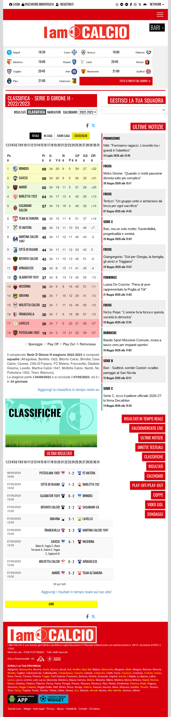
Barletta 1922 (28, 196)
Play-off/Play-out (147, 485)
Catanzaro (64, 81)
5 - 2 (71, 573)
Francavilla (26, 314)
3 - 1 (71, 519)
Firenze (37, 676)
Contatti (83, 708)
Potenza (134, 683)
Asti (69, 669)
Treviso (44, 690)
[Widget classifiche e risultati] (53, 698)
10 (25, 144)
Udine (61, 690)
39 (44, 268)
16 (45, 144)
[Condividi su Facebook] (87, 125)
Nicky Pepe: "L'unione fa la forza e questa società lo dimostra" (133, 314)
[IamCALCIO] (85, 634)
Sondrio (134, 687)
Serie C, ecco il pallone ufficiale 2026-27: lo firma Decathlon (132, 398)
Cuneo (157, 673)
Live (51, 604)
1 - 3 (71, 484)
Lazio (89, 62)
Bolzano (147, 669)
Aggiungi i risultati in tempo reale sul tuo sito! (76, 591)
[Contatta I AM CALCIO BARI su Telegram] (121, 4)
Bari (84, 669)
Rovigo (78, 687)
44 (44, 250)
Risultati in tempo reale (143, 419)
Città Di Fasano (28, 249)
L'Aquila (131, 676)
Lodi (35, 679)
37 (44, 277)
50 (44, 228)
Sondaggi (155, 514)
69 (44, 169)
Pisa (15, 81)
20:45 (114, 61)
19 (55, 144)
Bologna (137, 669)
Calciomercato (34, 673)
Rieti (55, 687)
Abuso (60, 708)
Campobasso (65, 673)
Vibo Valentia (114, 690)
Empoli (66, 62)
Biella (128, 669)
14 (38, 144)
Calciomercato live (147, 428)
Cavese (23, 177)
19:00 (116, 52)
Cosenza (126, 673)
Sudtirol (140, 71)
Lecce (11, 679)
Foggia (45, 676)
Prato (143, 683)
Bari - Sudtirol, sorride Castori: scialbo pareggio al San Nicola (130, 370)
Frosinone (71, 676)
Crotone (148, 673)
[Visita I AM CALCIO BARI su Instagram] (135, 4)
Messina (100, 679)
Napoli (16, 52)
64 (44, 196)
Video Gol (155, 504)
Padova (30, 683)
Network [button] (156, 4)
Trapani (26, 690)
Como (67, 52)
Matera (90, 679)
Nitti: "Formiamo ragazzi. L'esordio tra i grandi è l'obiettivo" (131, 147)
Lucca (42, 679)
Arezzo (91, 52)
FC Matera (25, 227)
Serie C (108, 221)
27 (83, 144)
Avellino (77, 669)
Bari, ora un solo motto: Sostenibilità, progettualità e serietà (129, 231)
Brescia (157, 669)
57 (44, 206)
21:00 (116, 71)
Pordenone (123, 683)
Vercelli (93, 690)
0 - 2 (71, 495)
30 (94, 144)
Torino (17, 690)
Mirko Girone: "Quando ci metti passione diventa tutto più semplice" (132, 175)
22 (65, 144)
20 (59, 144)
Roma (70, 687)
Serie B (108, 360)
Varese (69, 690)
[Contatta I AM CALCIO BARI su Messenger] (126, 4)
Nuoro (11, 683)
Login (16, 4)
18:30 (42, 52)
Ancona (37, 669)
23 (69, 144)
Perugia (66, 683)
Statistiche (80, 135)
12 (31, 144)
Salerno (87, 687)
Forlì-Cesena (58, 676)
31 (98, 144)
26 (80, 144)
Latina (152, 676)
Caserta (78, 673)
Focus (107, 166)
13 (35, 144)
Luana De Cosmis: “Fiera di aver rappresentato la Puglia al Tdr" (127, 287)
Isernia (122, 676)
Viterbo (136, 690)
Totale (35, 135)
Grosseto (103, 676)
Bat (89, 669)
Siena (115, 687)
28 (87, 144)
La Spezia (142, 676)
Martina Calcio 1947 (28, 238)
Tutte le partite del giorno (134, 81)
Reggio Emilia (44, 687)
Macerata (52, 679)
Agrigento (13, 669)
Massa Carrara (77, 679)
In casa (48, 135)
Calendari (155, 476)
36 (44, 286)
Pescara (85, 683)
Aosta (46, 669)
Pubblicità (71, 708)
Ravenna (12, 687)
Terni (10, 690)
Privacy (51, 708)
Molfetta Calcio (29, 304)
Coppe (158, 495)
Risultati (20, 112)
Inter (67, 71)
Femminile (110, 277)
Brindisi (24, 168)
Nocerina (25, 286)
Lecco (19, 679)
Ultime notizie (151, 438)
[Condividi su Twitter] (93, 125)
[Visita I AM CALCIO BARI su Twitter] (139, 4)
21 (62, 144)
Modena (118, 679)
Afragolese (26, 268)
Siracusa (124, 687)
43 (44, 259)
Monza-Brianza (132, 679)
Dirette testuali (150, 447)
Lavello (24, 323)
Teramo (154, 687)
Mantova (17, 62)
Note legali (38, 708)
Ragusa (151, 683)
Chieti (109, 673)
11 (28, 144)
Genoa (139, 62)
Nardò (23, 187)
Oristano (20, 683)
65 (44, 187)
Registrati (66, 4)
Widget (27, 708)
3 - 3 (71, 530)
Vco (76, 690)
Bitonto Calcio (28, 258)
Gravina (24, 295)
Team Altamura (29, 218)
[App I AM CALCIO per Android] (145, 4)
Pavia (58, 683)
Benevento (93, 71)
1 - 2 (71, 473)
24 (73, 144)
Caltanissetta (50, 673)
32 (44, 305)
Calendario (70, 112)
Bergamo (119, 669)
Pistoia (112, 683)
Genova (83, 676)
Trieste (53, 690)
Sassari (97, 687)
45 (44, 237)
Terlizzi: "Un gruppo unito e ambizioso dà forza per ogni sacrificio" (132, 203)
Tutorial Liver (14, 708)
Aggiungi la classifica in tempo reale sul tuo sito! (75, 389)
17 (48, 144)
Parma (49, 683)
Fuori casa (63, 135)
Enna (10, 676)
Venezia (84, 690)
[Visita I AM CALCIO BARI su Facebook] (131, 4)
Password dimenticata (39, 4)
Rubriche (109, 332)
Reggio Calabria (27, 687)
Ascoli (62, 669)
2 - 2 (71, 507)
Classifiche (153, 457)
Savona (107, 687)
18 (51, 144)
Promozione (111, 138)
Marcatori (54, 112)
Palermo (140, 52)
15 (41, 144)
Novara (154, 679)
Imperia (113, 676)
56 (44, 218)
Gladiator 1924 (29, 277)
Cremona (138, 673)
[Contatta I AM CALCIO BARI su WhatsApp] (117, 4)
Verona (102, 690)
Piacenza (96, 683)
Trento (35, 690)
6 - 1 (71, 541)
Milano (109, 679)
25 (76, 144)
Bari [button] (156, 27)
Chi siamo (94, 708)
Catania (88, 673)
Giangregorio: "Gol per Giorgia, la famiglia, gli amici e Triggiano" (133, 259)
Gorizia (92, 676)
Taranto (144, 687)
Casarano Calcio (25, 207)
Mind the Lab (14, 652)
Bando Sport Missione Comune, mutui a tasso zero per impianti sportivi (132, 342)
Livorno (28, 679)
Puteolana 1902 (29, 332)
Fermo (18, 676)
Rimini (62, 687)
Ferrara (27, 676)
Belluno (96, 669)
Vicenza (126, 690)
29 (91, 144)
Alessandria (25, 669)
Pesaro (75, 683)
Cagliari (17, 71)
